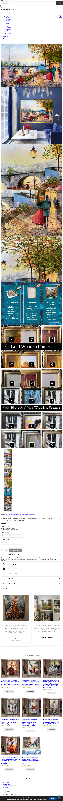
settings (44, 799)
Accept (52, 798)
